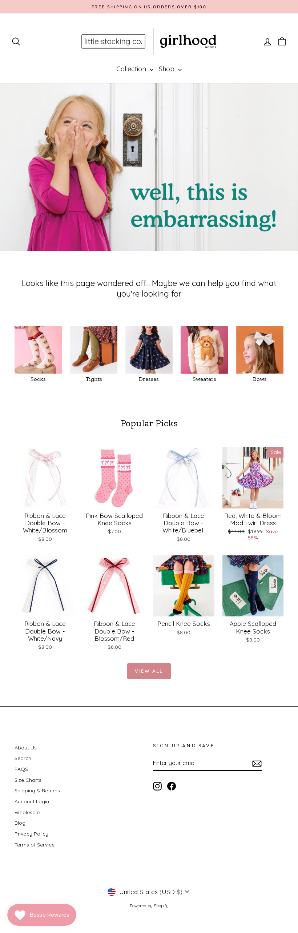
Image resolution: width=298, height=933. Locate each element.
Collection (132, 69)
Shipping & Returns (37, 790)
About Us (26, 747)
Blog (20, 823)
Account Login (32, 801)
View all (149, 671)
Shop (167, 69)
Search (23, 758)
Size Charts (28, 780)
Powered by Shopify (149, 905)
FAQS (21, 769)
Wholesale (27, 812)
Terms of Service (35, 844)
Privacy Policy (31, 834)
